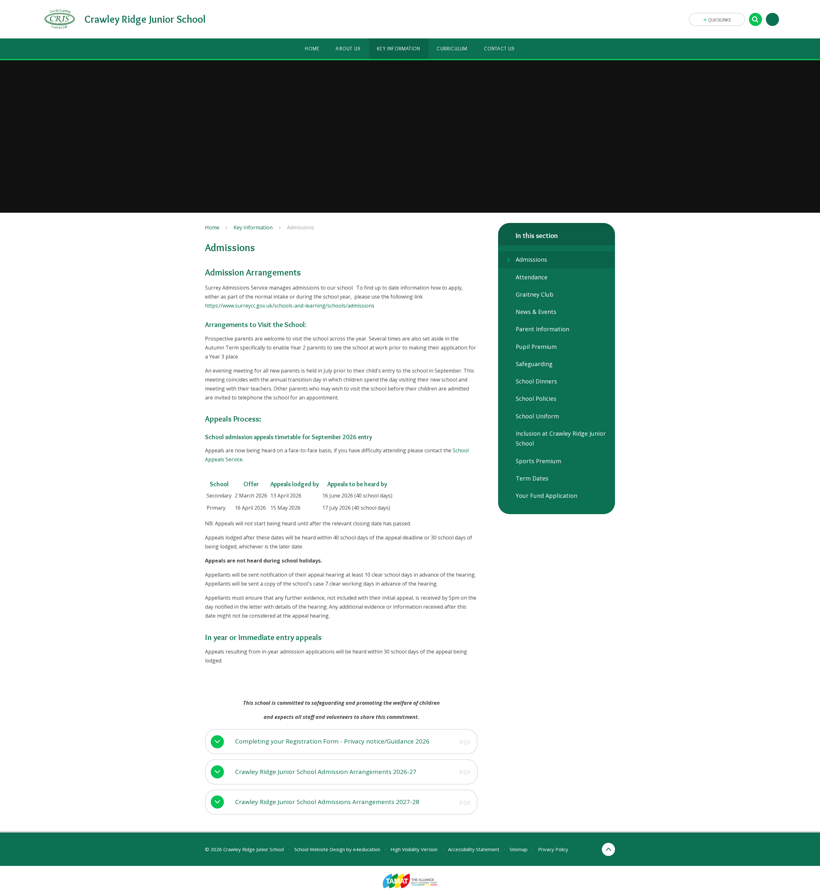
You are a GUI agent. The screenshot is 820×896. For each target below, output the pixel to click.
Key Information (253, 227)
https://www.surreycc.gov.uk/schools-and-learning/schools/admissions (289, 305)
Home (212, 227)
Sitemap (519, 849)
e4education (366, 849)
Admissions (300, 227)
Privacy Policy (553, 849)
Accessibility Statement (473, 849)
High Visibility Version (414, 849)
